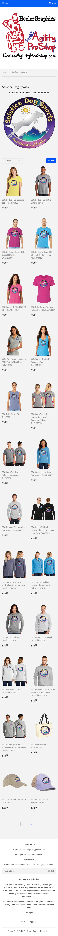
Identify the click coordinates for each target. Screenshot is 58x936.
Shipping (32, 922)
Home (4, 72)
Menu (7, 3)
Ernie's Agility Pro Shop (22, 931)
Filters (51, 161)
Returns (23, 922)
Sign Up (51, 871)
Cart (54, 3)
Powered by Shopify (40, 931)
